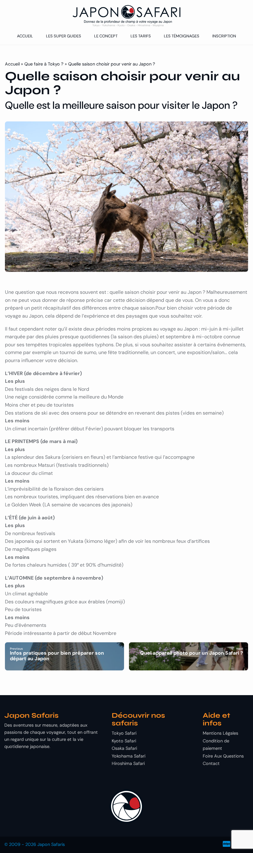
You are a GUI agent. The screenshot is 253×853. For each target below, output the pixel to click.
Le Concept (106, 36)
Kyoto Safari (124, 741)
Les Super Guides (63, 36)
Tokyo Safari (124, 733)
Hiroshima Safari (128, 763)
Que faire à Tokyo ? (44, 64)
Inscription (224, 36)
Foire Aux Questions (223, 756)
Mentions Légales (220, 733)
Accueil (25, 36)
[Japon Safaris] (126, 16)
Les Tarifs (141, 36)
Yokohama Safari (128, 756)
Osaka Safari (124, 748)
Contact (211, 763)
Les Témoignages (181, 36)
